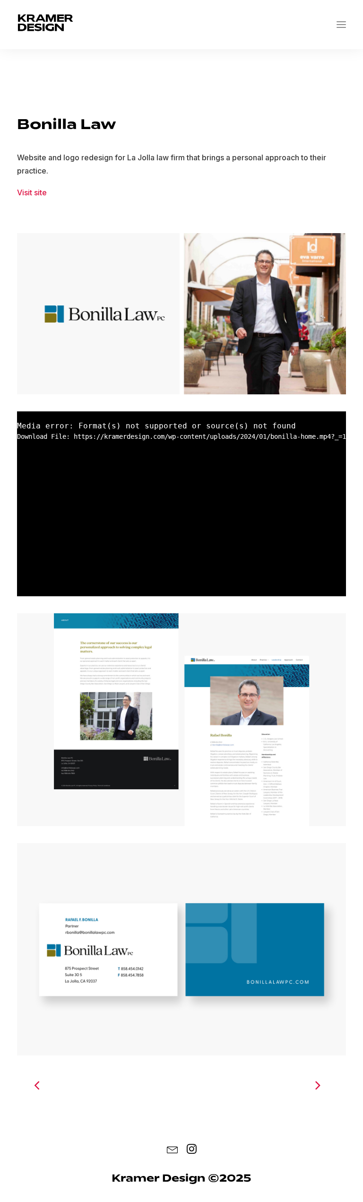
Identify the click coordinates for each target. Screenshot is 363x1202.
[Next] (270, 1084)
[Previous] (93, 1084)
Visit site (32, 192)
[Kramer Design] (45, 24)
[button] (341, 24)
